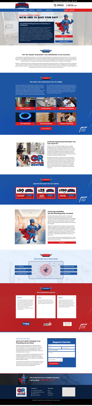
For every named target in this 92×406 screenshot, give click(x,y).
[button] (14, 306)
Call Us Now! (70, 4)
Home (25, 10)
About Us (31, 10)
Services (39, 10)
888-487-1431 (72, 6)
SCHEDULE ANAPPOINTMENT (60, 5)
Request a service (69, 10)
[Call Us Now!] (67, 5)
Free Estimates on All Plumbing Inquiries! (45, 378)
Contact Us (49, 10)
